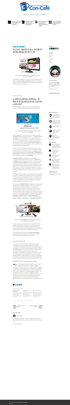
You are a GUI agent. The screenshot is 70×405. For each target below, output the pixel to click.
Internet (50, 59)
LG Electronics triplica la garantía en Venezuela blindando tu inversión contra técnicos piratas (56, 122)
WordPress (25, 402)
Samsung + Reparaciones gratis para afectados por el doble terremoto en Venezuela (44, 23)
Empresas (50, 62)
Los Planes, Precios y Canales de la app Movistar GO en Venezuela (55, 152)
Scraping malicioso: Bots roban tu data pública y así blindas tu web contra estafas (57, 23)
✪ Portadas (26, 14)
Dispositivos (51, 54)
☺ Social (37, 14)
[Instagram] (52, 48)
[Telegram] (55, 48)
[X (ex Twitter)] (54, 48)
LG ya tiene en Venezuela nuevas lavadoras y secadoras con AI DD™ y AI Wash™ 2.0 (54, 137)
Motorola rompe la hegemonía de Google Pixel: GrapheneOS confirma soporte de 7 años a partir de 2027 (56, 166)
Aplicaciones (51, 57)
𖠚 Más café (32, 14)
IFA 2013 (15, 46)
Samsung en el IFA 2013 (21, 306)
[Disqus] (27, 340)
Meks (19, 402)
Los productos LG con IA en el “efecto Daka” (56, 126)
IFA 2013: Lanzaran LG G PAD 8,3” (33, 306)
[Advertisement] (35, 38)
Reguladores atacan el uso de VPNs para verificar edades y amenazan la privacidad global (16, 23)
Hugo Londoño (25, 54)
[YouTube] (57, 48)
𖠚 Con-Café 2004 (44, 14)
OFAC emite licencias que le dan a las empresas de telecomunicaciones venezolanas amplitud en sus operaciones (30, 23)
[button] (10, 19)
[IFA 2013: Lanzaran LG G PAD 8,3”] (38, 293)
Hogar (50, 61)
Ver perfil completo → (53, 89)
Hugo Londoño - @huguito (53, 80)
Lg (17, 46)
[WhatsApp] (50, 48)
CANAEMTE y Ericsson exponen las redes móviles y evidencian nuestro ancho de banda (56, 161)
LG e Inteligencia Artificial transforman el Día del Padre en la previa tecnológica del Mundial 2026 (55, 116)
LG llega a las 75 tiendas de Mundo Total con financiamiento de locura (56, 132)
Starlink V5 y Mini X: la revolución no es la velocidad (56, 156)
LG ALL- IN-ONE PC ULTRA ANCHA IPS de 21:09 (27, 300)
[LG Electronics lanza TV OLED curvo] (28, 293)
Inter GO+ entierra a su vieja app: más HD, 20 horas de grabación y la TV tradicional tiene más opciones (56, 146)
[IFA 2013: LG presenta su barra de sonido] (18, 293)
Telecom (50, 56)
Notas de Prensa (22, 46)
